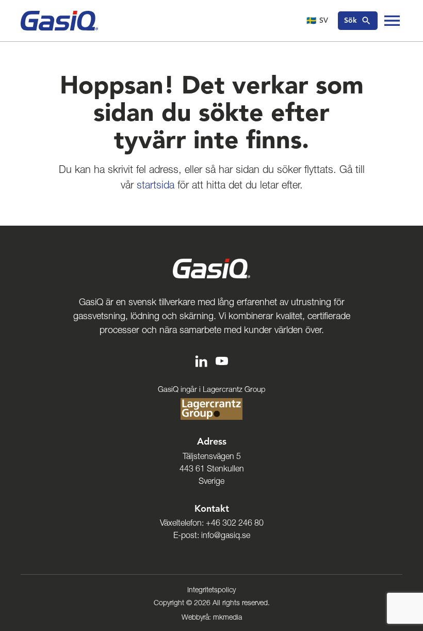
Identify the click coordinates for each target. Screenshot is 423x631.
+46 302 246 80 (235, 522)
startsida (155, 185)
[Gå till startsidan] (59, 20)
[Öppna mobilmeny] (392, 20)
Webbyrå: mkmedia (212, 617)
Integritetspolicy (211, 589)
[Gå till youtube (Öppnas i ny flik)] (222, 360)
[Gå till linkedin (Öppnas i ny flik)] (201, 360)
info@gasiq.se (225, 535)
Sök (350, 20)
